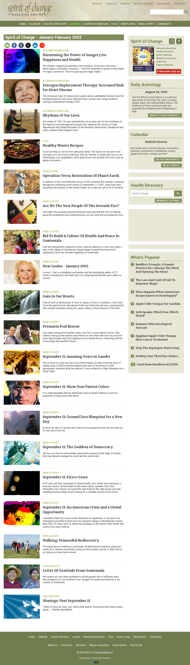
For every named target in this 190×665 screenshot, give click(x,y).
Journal (74, 23)
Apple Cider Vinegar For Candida (158, 303)
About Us (97, 3)
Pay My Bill (179, 3)
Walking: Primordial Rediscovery (71, 540)
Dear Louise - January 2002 (65, 266)
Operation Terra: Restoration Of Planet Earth (81, 176)
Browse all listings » (168, 200)
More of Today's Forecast (164, 115)
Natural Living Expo (143, 3)
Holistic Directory (54, 23)
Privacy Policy (85, 658)
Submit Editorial (164, 65)
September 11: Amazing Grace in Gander (76, 356)
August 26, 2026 (156, 92)
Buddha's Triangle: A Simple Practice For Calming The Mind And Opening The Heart (157, 268)
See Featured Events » (168, 159)
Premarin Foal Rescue (61, 326)
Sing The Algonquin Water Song (157, 348)
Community (164, 23)
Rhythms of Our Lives (61, 115)
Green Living (128, 23)
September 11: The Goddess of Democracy (78, 447)
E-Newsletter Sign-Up (168, 71)
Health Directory (165, 51)
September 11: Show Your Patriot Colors (76, 387)
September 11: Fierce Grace (65, 477)
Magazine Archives (166, 58)
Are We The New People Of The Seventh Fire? (81, 206)
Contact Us (111, 3)
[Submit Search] (186, 12)
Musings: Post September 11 (66, 601)
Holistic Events (156, 142)
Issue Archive (163, 3)
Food (114, 23)
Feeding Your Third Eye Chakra (157, 356)
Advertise (125, 3)
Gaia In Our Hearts (58, 296)
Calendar (34, 23)
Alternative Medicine (95, 23)
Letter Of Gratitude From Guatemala (73, 570)
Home (22, 23)
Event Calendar (164, 55)
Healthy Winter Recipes (63, 145)
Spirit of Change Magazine (29, 9)
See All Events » (171, 165)
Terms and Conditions (101, 658)
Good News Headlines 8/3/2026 (157, 364)
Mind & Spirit (146, 23)
